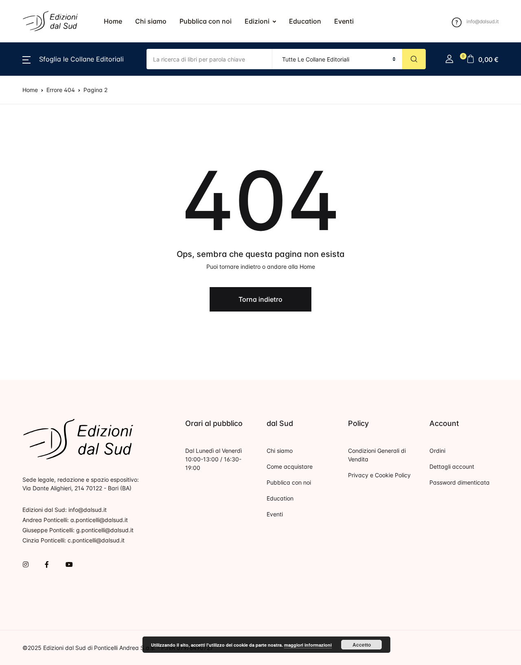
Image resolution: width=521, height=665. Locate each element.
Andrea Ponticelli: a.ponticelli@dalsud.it (75, 519)
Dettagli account (451, 466)
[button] (73, 59)
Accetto (361, 644)
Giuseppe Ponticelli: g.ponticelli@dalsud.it (78, 530)
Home (113, 21)
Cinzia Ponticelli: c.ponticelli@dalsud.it (73, 540)
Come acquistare (290, 466)
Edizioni (257, 21)
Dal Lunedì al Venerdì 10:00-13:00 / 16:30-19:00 (213, 459)
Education (305, 21)
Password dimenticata (459, 482)
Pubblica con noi (206, 21)
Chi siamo (150, 21)
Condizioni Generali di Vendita (377, 455)
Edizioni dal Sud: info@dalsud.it (64, 509)
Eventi (344, 21)
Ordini (437, 450)
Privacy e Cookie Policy (379, 475)
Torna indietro (260, 299)
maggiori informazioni (308, 645)
